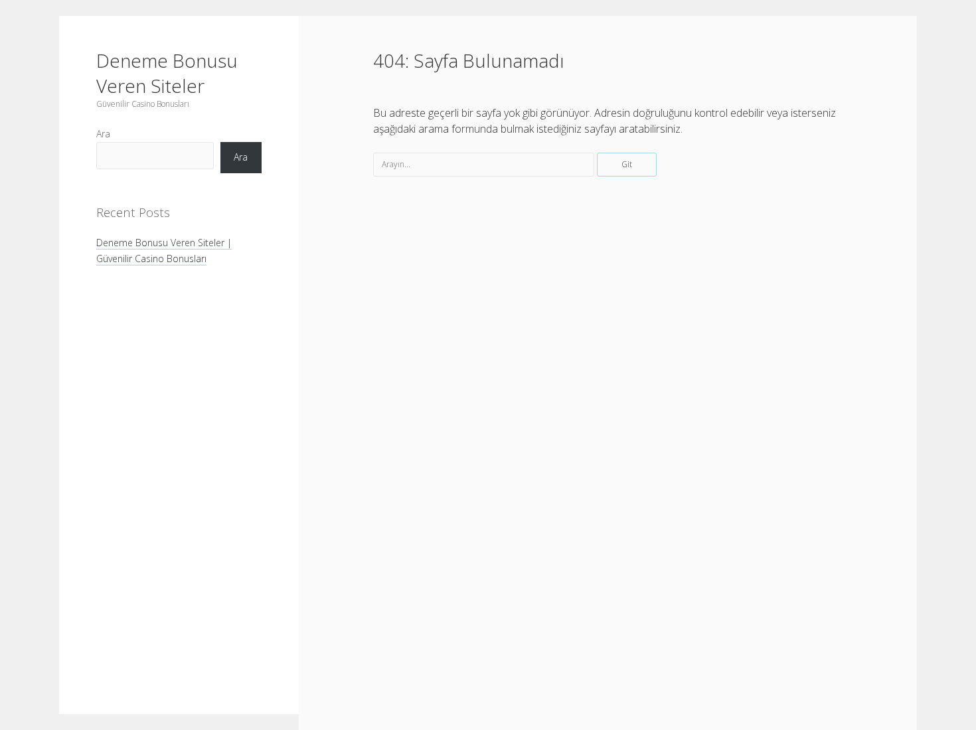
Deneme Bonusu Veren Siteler (167, 73)
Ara (103, 133)
